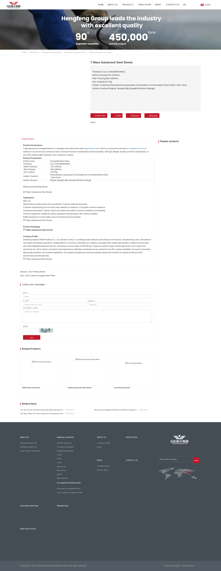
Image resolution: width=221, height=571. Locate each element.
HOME (101, 4)
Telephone (135, 116)
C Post (59, 455)
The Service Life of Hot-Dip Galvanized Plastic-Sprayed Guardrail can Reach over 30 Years (42, 410)
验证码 (25, 326)
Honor (99, 447)
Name (25, 293)
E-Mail (118, 116)
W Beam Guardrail (64, 443)
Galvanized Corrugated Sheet (75, 52)
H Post (59, 458)
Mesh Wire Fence (28, 528)
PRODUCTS (34, 52)
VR (184, 4)
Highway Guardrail (65, 437)
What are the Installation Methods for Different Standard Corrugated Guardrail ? (116, 410)
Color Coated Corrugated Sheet (69, 492)
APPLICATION (144, 4)
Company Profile (103, 443)
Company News (103, 466)
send (31, 337)
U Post (59, 462)
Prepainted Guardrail (65, 451)
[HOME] (179, 439)
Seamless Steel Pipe (29, 505)
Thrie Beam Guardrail (65, 447)
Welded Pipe (62, 505)
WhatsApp (153, 116)
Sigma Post (61, 466)
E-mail (25, 301)
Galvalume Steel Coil (28, 447)
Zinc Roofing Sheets (122, 388)
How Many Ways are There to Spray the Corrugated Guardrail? (42, 413)
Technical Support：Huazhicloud (179, 565)
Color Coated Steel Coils (29, 451)
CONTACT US (172, 4)
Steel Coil (24, 437)
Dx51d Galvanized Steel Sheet (80, 388)
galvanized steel (92, 148)
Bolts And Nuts (62, 478)
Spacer (59, 474)
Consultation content (30, 308)
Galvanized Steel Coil (28, 443)
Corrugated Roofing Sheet (51, 52)
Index (197, 565)
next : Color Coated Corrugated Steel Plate (37, 276)
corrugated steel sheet (137, 148)
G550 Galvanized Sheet (31, 388)
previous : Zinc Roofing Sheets (32, 272)
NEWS (99, 460)
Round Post (61, 470)
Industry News (102, 470)
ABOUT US (101, 437)
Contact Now (100, 116)
